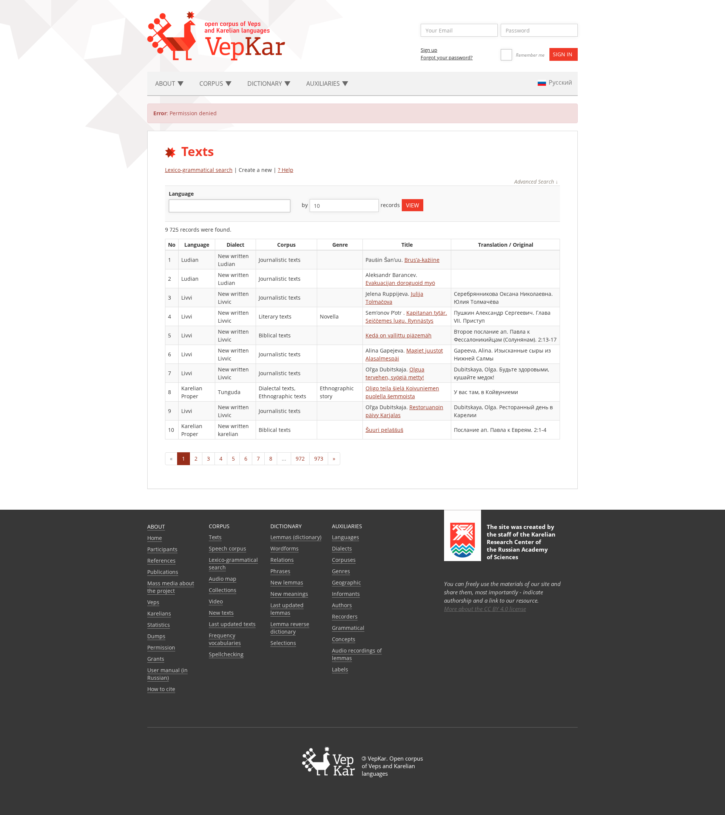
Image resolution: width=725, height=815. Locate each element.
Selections (283, 642)
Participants (162, 549)
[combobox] (229, 205)
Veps (153, 602)
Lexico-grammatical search (199, 169)
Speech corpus (227, 548)
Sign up (429, 49)
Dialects (342, 548)
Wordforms (284, 548)
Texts (215, 537)
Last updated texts (232, 624)
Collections (222, 590)
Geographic (346, 582)
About (156, 526)
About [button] (166, 83)
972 (300, 458)
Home (154, 537)
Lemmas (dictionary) (295, 537)
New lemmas (286, 582)
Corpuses (344, 559)
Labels (340, 669)
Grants (155, 658)
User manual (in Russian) (167, 674)
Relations (282, 559)
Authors (342, 605)
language (181, 193)
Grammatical (348, 627)
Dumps (156, 636)
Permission (161, 647)
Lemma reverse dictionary (289, 627)
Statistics (158, 624)
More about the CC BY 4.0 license (485, 608)
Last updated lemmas (287, 609)
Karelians (159, 613)
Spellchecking (226, 654)
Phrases (280, 571)
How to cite (161, 689)
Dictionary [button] (265, 83)
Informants (346, 593)
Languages (345, 537)
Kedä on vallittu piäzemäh (399, 335)
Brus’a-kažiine (422, 259)
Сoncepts (343, 639)
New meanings (289, 593)
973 (318, 458)
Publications (162, 571)
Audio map (222, 578)
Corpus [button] (212, 83)
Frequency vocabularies (225, 639)
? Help (285, 169)
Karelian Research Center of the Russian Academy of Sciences (521, 545)
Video (216, 601)
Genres (341, 571)
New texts (221, 612)
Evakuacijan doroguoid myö (400, 282)
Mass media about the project (170, 587)
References (161, 560)
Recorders (345, 616)
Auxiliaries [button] (323, 83)
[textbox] (175, 206)
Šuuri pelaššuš (384, 429)
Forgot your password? (447, 57)
